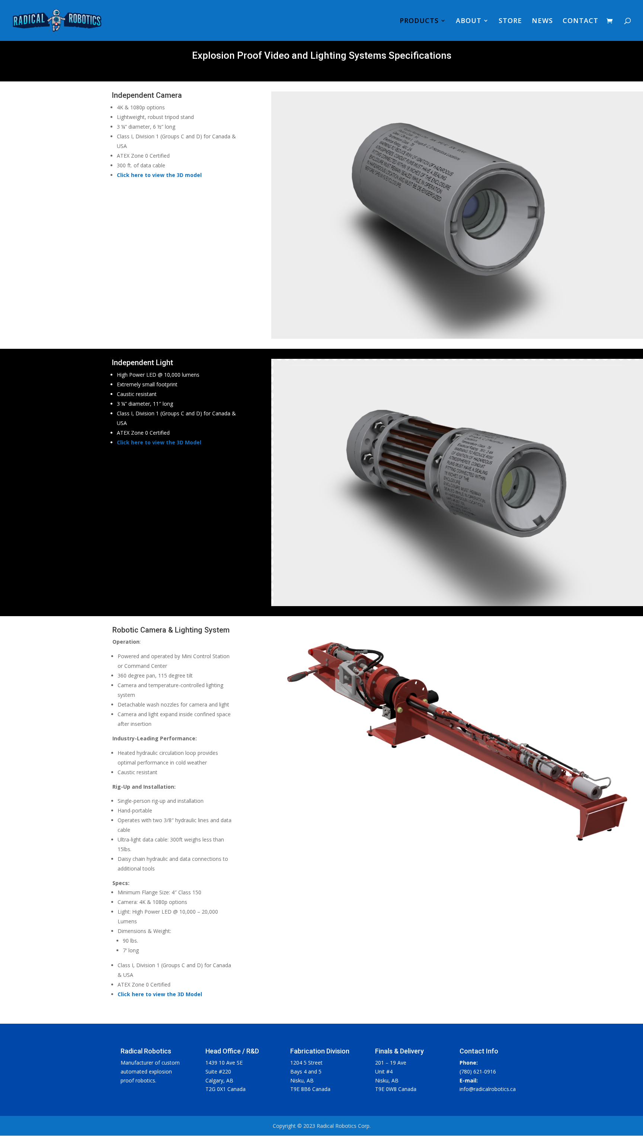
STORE (510, 21)
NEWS (542, 21)
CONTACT (580, 21)
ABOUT (469, 21)
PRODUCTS (419, 21)
